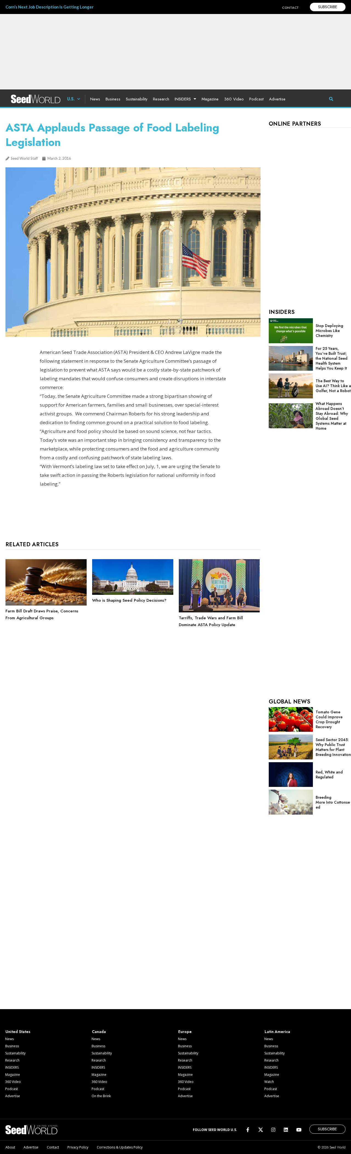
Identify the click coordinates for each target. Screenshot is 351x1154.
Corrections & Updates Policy (120, 1147)
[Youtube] (299, 1130)
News (95, 99)
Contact (53, 1147)
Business (113, 99)
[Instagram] (273, 1130)
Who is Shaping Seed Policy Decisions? (129, 600)
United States (17, 1031)
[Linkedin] (286, 1130)
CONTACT (290, 7)
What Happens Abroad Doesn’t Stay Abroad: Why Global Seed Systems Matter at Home (332, 416)
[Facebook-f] (248, 1130)
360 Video (234, 99)
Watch (269, 1081)
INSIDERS (183, 99)
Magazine (210, 99)
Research (161, 99)
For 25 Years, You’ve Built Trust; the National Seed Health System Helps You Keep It (331, 358)
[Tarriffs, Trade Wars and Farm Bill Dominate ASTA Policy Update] (219, 611)
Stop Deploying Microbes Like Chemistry (329, 330)
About (10, 1147)
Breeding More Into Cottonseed (333, 802)
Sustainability (137, 99)
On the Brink (101, 1096)
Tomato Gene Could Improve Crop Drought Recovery (329, 719)
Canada (99, 1031)
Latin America (277, 1031)
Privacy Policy (77, 1147)
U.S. (71, 99)
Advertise (277, 99)
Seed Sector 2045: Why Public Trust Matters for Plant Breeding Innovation (333, 747)
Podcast (256, 99)
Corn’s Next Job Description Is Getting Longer (49, 6)
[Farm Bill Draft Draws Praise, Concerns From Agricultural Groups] (46, 604)
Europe (185, 1031)
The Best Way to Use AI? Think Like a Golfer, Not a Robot (333, 385)
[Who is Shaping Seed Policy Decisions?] (132, 593)
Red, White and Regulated (329, 774)
